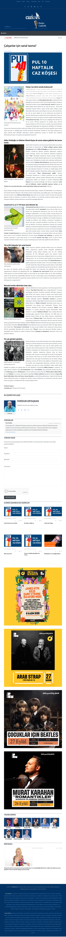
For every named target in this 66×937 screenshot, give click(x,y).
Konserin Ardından (47, 904)
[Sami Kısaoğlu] (54, 822)
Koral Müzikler (54, 904)
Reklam (23, 1)
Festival (25, 898)
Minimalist (19, 906)
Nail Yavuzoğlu (16, 926)
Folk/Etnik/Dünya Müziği (53, 898)
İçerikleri (10, 413)
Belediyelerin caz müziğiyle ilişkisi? (52, 553)
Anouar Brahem (27, 913)
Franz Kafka (21, 919)
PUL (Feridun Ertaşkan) (49, 906)
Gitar (27, 900)
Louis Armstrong (40, 924)
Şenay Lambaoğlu (41, 928)
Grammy (36, 900)
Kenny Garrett (16, 924)
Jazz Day (13, 904)
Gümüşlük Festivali (41, 900)
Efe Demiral (33, 917)
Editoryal (10, 898)
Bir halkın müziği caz (29, 523)
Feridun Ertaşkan (7, 51)
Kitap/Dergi (18, 904)
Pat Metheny (53, 926)
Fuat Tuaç (25, 919)
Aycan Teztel (46, 913)
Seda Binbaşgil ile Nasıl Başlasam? (27, 928)
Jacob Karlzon (12, 922)
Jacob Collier (6, 922)
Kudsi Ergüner (28, 924)
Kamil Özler (56, 922)
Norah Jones (27, 926)
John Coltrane (33, 922)
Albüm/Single (58, 893)
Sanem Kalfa (18, 928)
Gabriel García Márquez (32, 919)
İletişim (28, 1)
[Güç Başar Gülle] (27, 822)
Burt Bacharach (37, 915)
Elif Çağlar (37, 917)
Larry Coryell (34, 924)
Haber (8, 902)
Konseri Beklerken (40, 904)
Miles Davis (11, 926)
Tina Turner (16, 930)
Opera (41, 906)
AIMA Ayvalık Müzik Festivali (34, 893)
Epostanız (7, 459)
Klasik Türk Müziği (29, 904)
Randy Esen (13, 928)
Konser (35, 904)
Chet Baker (59, 915)
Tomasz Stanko (21, 930)
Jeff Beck (22, 922)
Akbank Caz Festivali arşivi (21, 37)
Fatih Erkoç (11, 919)
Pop (44, 906)
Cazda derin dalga (48, 523)
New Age (29, 906)
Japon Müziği (9, 904)
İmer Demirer (58, 919)
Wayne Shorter (56, 930)
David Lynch (13, 917)
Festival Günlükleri (30, 898)
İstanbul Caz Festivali (38, 902)
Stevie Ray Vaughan (55, 928)
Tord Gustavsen (33, 930)
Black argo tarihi (8, 553)
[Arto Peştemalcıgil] (45, 822)
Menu (4, 33)
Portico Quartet (7, 928)
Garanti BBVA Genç (16, 900)
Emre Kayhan (48, 917)
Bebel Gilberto (17, 915)
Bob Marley (32, 915)
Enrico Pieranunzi (54, 917)
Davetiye (6, 898)
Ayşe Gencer (51, 913)
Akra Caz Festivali (51, 893)
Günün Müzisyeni (55, 900)
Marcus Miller (55, 924)
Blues (39, 1)
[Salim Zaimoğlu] (27, 833)
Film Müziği (37, 898)
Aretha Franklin (33, 913)
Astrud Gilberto (40, 913)
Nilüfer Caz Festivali (35, 906)
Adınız (6, 448)
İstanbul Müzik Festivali (47, 902)
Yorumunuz (7, 466)
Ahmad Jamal (14, 913)
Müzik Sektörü (24, 906)
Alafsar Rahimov (20, 913)
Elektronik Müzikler (16, 898)
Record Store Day (57, 906)
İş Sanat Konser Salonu (30, 902)
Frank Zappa (16, 919)
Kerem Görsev (22, 924)
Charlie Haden (54, 915)
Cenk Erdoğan (48, 915)
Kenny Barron (10, 924)
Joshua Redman (45, 922)
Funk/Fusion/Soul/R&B (8, 900)
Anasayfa (18, 1)
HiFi (42, 1)
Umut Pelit (44, 930)
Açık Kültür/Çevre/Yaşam (23, 893)
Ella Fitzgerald (42, 917)
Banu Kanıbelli (10, 915)
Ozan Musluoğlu (47, 926)
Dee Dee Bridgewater (26, 917)
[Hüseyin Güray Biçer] (17, 833)
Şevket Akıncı (48, 928)
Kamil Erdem (51, 922)
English (22, 898)
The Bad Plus (10, 930)
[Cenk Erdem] (36, 822)
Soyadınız (7, 453)
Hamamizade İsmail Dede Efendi (43, 919)
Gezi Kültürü (23, 900)
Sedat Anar (36, 928)
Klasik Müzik (33, 1)
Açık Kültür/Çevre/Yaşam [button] (50, 542)
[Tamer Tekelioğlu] (8, 833)
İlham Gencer (52, 919)
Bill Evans (22, 915)
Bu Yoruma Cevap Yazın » (11, 432)
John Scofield (39, 922)
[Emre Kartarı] (8, 822)
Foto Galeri (47, 1)
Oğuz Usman (41, 926)
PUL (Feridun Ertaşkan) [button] (50, 545)
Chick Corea (7, 917)
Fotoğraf (59, 898)
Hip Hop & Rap (22, 902)
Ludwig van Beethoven (48, 924)
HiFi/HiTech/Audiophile (14, 902)
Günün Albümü (49, 900)
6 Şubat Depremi (15, 893)
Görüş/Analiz (31, 900)
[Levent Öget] (17, 822)
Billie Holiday (26, 915)
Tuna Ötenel (39, 930)
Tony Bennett (27, 930)
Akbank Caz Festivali (44, 893)
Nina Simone (22, 926)
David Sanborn (18, 917)
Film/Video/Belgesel (44, 898)
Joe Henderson (27, 922)
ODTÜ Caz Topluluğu (34, 926)
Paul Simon (58, 926)
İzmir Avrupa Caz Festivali (57, 902)
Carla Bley (43, 915)
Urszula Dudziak (50, 930)
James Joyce (18, 922)
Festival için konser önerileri (10, 523)
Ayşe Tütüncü (56, 913)
